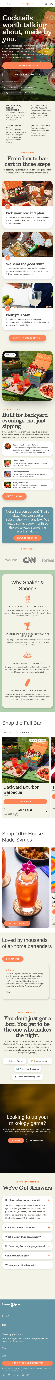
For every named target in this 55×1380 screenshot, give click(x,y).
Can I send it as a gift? (17, 1255)
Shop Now (25, 802)
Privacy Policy (47, 1368)
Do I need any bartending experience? (25, 1246)
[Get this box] (27, 376)
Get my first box (27, 65)
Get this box (14, 496)
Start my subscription (27, 338)
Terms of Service (11, 1370)
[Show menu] (3, 4)
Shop (5, 1315)
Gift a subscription (27, 74)
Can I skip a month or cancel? (20, 1227)
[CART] (51, 4)
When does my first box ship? (20, 1265)
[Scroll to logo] (27, 560)
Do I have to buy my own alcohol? (22, 1200)
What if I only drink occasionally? (23, 1236)
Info (5, 1325)
